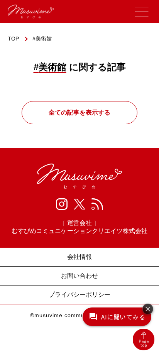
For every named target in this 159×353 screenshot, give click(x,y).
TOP (13, 38)
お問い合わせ (79, 275)
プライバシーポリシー (79, 294)
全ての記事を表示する (79, 112)
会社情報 (79, 256)
